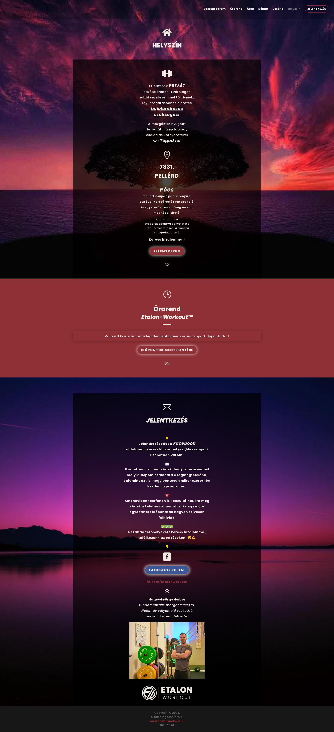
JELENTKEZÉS (316, 9)
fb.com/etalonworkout (167, 582)
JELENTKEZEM (167, 251)
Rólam (263, 9)
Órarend (236, 9)
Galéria (278, 9)
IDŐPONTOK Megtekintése (167, 350)
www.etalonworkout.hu (167, 721)
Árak (250, 9)
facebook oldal (167, 570)
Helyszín (294, 9)
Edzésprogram (215, 9)
